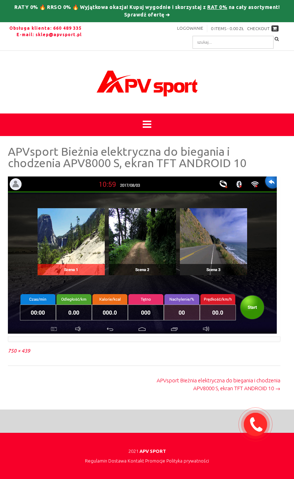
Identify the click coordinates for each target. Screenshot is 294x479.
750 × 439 (19, 351)
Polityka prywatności (187, 461)
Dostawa (117, 461)
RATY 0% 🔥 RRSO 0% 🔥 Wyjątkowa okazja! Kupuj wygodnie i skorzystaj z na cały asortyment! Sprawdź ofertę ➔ (147, 11)
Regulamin (96, 461)
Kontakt (136, 461)
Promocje (155, 461)
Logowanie (190, 28)
